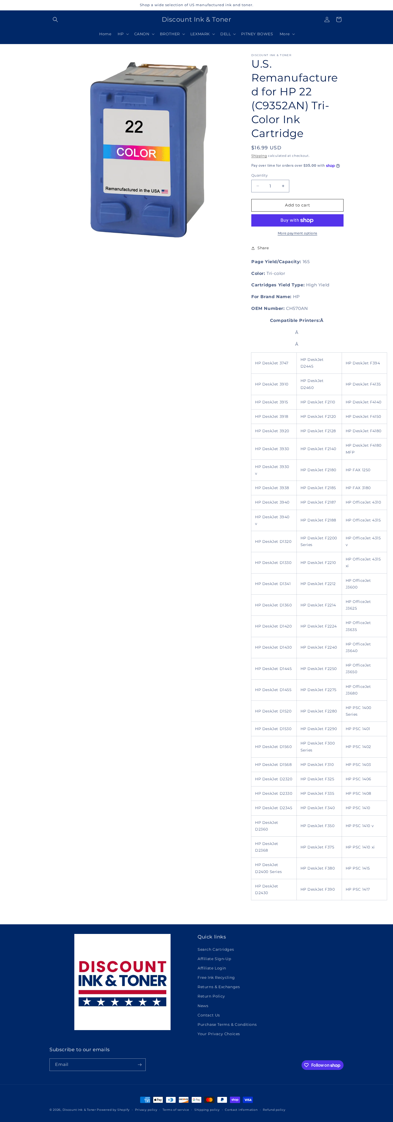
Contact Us (209, 1015)
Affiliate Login (212, 968)
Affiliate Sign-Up (214, 958)
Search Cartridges (216, 949)
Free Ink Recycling (216, 977)
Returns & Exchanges (219, 986)
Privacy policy (146, 1110)
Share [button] (263, 248)
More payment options (297, 233)
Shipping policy (207, 1110)
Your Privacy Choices (219, 1033)
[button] (55, 19)
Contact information (241, 1110)
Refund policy (274, 1110)
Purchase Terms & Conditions (227, 1024)
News (203, 1005)
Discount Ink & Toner (79, 1110)
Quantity (259, 175)
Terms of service (176, 1110)
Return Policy (211, 996)
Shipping (259, 156)
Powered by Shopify (113, 1110)
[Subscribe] (139, 1064)
